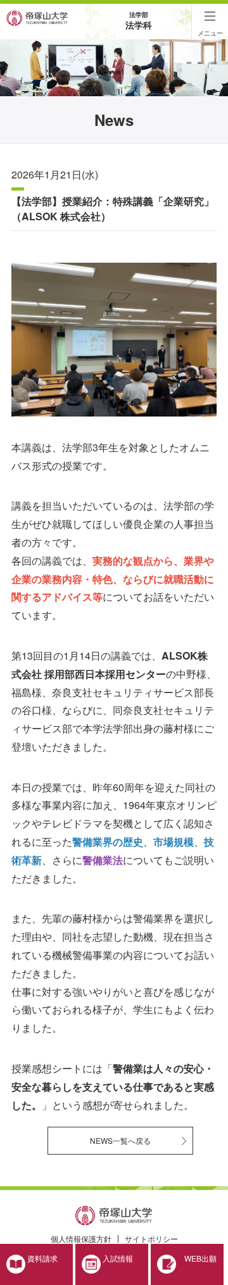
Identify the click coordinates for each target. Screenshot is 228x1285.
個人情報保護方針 (81, 1238)
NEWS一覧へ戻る (120, 1140)
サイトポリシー (151, 1238)
